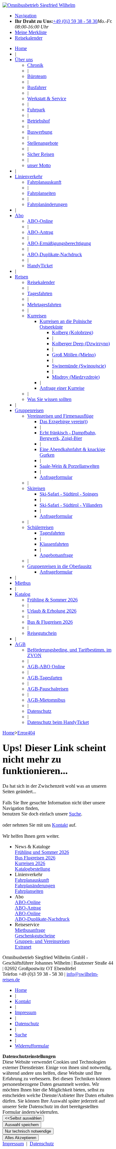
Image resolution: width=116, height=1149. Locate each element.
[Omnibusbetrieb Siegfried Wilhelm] (38, 5)
